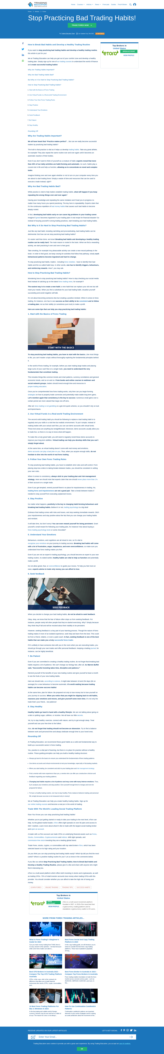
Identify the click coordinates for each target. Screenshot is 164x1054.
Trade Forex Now (80, 25)
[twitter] (131, 1030)
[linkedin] (135, 1030)
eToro (56, 823)
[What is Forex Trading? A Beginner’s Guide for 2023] (45, 929)
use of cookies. (125, 1043)
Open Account (51, 902)
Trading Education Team (68, 33)
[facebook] (121, 1030)
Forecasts (106, 4)
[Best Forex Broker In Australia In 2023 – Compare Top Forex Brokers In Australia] (81, 961)
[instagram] (128, 1030)
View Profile (53, 906)
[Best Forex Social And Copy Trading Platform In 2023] (81, 929)
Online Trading (51, 887)
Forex (44, 11)
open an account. (37, 829)
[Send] (131, 1037)
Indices (64, 837)
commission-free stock (36, 840)
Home (73, 4)
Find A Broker (122, 4)
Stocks (30, 837)
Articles (37, 11)
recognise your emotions (37, 543)
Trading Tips (67, 887)
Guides (113, 4)
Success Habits (83, 887)
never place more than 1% (88, 479)
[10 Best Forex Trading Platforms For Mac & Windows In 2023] (45, 996)
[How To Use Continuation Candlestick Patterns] (81, 996)
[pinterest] (124, 1030)
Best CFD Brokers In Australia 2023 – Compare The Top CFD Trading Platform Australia (45, 974)
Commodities (39, 837)
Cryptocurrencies (51, 837)
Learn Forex (36, 887)
